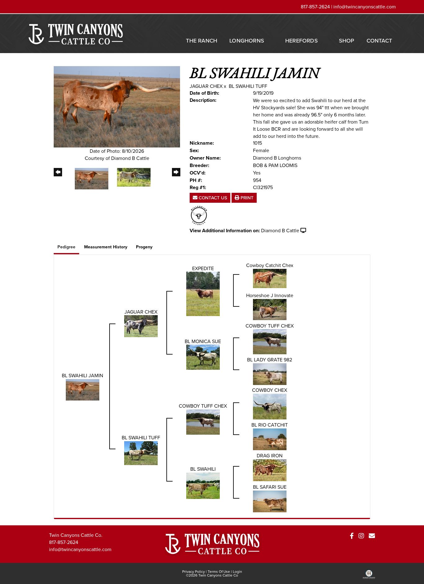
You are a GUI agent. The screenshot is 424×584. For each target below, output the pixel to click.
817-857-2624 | (317, 6)
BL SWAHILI (203, 468)
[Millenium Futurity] (200, 214)
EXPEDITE (203, 268)
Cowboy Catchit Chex (269, 265)
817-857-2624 (63, 542)
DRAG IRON (269, 455)
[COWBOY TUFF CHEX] (269, 341)
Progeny (144, 247)
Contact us (212, 197)
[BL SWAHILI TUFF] (141, 452)
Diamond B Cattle (280, 230)
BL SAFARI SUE (269, 486)
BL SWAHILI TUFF (248, 86)
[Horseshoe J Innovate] (269, 309)
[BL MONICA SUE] (203, 356)
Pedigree (66, 247)
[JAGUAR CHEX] (141, 325)
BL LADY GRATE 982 (269, 359)
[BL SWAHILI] (203, 485)
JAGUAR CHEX (206, 86)
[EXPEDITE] (203, 293)
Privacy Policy (193, 571)
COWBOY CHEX (269, 390)
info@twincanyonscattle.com (364, 6)
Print (246, 197)
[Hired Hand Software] (369, 576)
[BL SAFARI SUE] (269, 500)
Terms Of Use (219, 571)
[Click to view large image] (117, 106)
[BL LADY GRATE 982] (269, 373)
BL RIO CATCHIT (269, 424)
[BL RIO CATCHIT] (269, 438)
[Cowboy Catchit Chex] (269, 277)
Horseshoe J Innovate (269, 295)
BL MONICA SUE (203, 341)
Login (237, 571)
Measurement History (105, 247)
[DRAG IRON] (269, 469)
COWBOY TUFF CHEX (270, 325)
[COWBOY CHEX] (269, 406)
